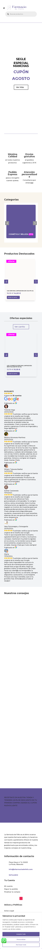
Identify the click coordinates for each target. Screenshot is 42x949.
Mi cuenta (8, 886)
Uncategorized (12, 625)
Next (35, 223)
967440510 (13, 875)
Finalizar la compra (12, 892)
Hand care (10, 746)
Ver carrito (20, 327)
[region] (21, 930)
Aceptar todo (21, 934)
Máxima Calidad (12, 155)
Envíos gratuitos (29, 155)
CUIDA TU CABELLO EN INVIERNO (20, 623)
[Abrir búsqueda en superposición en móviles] (21, 14)
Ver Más (20, 87)
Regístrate (19, 812)
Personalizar (21, 939)
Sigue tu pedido (11, 889)
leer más (32, 652)
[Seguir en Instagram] (21, 898)
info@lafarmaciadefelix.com (21, 869)
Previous (7, 223)
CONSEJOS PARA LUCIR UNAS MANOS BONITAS (18, 743)
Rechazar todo (21, 945)
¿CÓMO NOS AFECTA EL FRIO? (18, 684)
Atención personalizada (29, 174)
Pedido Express (12, 173)
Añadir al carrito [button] (18, 300)
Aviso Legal (9, 911)
